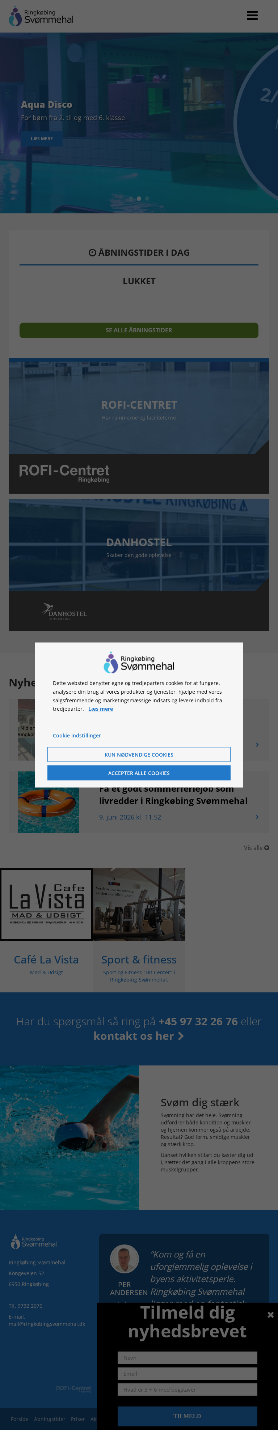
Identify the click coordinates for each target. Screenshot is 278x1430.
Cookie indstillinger (77, 735)
